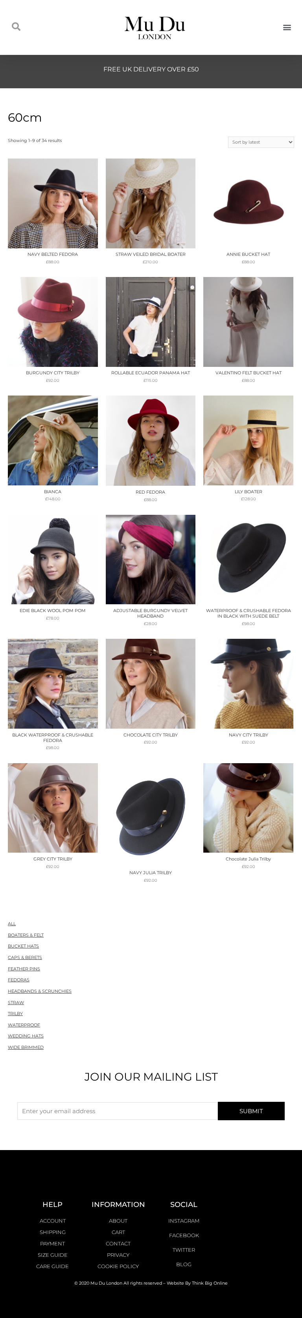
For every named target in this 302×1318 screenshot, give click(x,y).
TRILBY (15, 1013)
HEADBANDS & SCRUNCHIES (40, 991)
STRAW (16, 1002)
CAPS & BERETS (25, 957)
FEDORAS (18, 980)
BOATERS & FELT (26, 935)
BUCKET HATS (23, 946)
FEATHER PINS (24, 969)
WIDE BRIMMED (26, 1047)
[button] (286, 27)
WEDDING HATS (26, 1036)
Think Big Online (210, 1283)
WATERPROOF (24, 1025)
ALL (12, 923)
